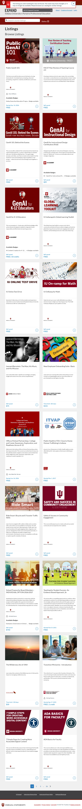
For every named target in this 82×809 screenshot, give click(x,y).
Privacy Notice (46, 805)
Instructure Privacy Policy (46, 794)
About (58, 10)
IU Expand (19, 794)
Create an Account (66, 10)
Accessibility (37, 805)
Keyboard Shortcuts (61, 794)
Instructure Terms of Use (30, 794)
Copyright (53, 805)
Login (75, 10)
